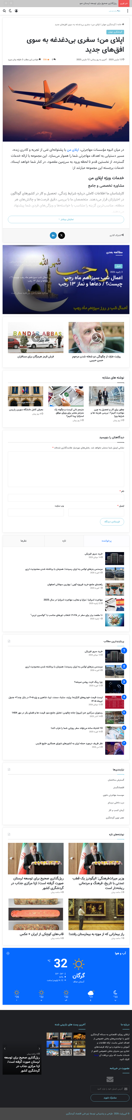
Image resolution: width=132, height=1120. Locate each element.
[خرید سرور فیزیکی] (114, 558)
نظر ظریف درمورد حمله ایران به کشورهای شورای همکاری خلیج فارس (69, 743)
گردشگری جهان (109, 24)
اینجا (96, 1055)
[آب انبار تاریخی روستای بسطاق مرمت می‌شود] (79, 1052)
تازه (64, 541)
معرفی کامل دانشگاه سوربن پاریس (26, 410)
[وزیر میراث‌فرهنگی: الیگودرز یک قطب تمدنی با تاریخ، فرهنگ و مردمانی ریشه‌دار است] (96, 858)
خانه (119, 24)
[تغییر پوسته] (10, 12)
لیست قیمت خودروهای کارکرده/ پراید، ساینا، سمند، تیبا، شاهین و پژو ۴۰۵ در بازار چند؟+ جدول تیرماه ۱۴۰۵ (56, 699)
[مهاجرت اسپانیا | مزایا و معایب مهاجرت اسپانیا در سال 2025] (114, 604)
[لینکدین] (53, 235)
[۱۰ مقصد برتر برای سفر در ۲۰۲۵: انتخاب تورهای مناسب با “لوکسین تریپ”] (114, 619)
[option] (66, 279)
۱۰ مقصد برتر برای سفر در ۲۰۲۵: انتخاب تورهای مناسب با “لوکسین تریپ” (66, 615)
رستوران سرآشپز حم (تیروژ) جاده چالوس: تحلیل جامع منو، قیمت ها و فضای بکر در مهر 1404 (57, 713)
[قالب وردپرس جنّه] (112, 10)
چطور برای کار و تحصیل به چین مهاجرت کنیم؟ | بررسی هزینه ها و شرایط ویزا (107, 413)
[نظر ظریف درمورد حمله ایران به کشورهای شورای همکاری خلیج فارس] (114, 748)
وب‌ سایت (59, 506)
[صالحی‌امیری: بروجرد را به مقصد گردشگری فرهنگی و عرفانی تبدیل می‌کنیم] (53, 1044)
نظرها (24, 541)
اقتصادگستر (118, 787)
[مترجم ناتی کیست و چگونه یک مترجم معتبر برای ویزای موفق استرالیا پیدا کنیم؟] (66, 396)
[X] (61, 235)
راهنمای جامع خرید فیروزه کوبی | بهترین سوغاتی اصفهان (75, 584)
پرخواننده (107, 541)
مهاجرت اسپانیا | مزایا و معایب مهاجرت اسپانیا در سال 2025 (73, 600)
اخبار (118, 266)
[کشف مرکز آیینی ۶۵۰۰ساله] (66, 1052)
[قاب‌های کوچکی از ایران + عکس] (36, 914)
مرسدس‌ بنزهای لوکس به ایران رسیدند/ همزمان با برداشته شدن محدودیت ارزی (64, 569)
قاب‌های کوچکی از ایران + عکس (42, 934)
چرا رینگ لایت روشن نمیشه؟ (88, 682)
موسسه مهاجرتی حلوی (113, 795)
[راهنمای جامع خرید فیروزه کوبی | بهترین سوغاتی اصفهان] (114, 589)
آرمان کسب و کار (116, 810)
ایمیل (120, 506)
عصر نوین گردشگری (115, 818)
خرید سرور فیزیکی (94, 554)
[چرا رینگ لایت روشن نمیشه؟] (114, 686)
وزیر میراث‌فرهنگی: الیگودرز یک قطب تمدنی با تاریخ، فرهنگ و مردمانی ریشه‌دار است (98, 883)
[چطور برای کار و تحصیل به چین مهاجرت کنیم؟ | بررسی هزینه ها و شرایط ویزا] (106, 396)
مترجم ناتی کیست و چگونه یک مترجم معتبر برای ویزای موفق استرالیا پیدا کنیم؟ (69, 413)
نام (122, 491)
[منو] (127, 12)
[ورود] (16, 12)
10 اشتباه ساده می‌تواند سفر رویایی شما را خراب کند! (77, 728)
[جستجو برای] (4, 12)
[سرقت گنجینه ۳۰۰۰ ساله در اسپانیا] (79, 1036)
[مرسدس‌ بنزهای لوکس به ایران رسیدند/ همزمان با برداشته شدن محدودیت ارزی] (114, 573)
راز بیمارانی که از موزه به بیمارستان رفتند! (96, 934)
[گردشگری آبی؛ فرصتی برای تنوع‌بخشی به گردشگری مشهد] (53, 1052)
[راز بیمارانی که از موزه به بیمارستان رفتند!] (96, 914)
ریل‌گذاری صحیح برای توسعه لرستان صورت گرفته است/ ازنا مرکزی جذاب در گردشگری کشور (74, 3)
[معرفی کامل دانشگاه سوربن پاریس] (25, 396)
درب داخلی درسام (116, 803)
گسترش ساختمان (116, 780)
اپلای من (73, 149)
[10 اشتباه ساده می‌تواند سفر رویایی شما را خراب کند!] (114, 732)
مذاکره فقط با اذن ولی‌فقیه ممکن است (95, 281)
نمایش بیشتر (67, 219)
